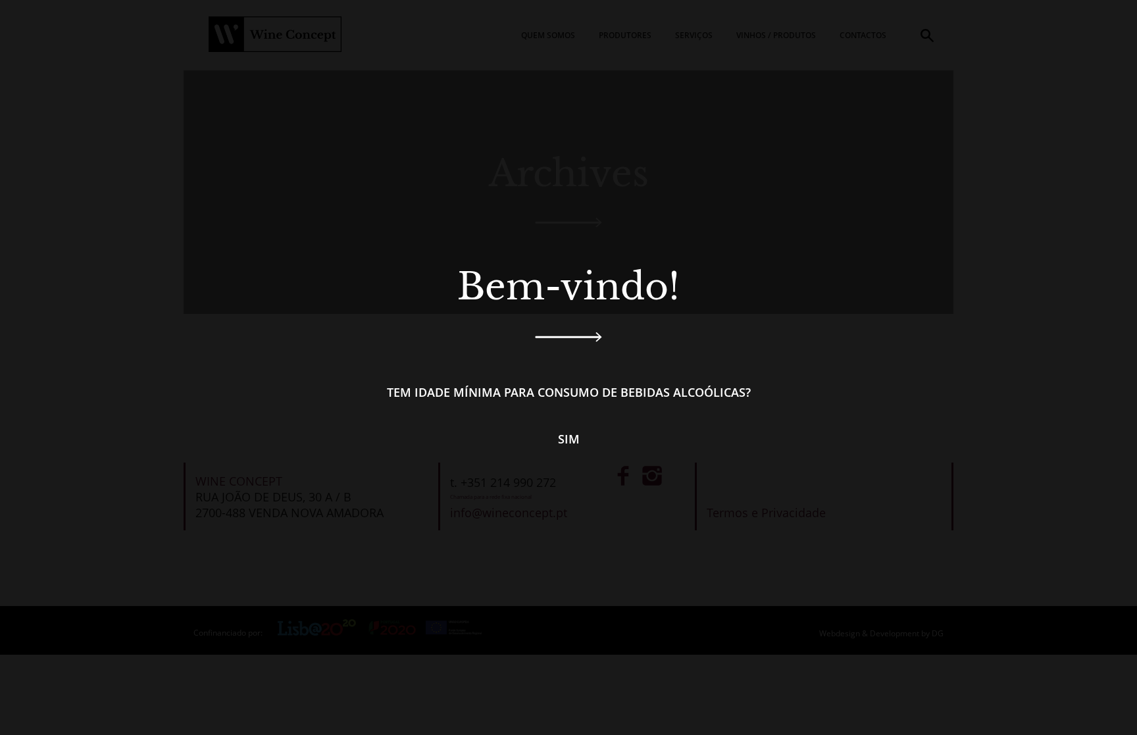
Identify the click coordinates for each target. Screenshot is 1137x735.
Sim (569, 439)
